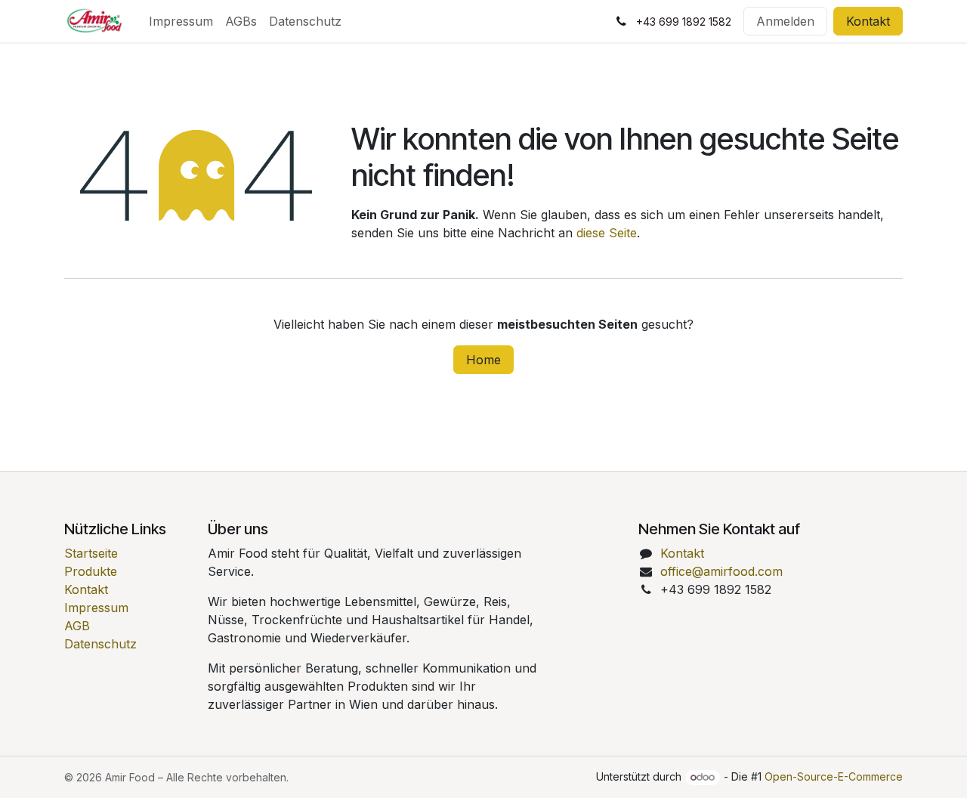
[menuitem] (181, 21)
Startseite (91, 553)
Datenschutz (100, 643)
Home (483, 359)
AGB (77, 625)
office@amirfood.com (721, 571)
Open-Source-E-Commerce (834, 776)
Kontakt (868, 21)
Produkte (90, 571)
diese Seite (606, 232)
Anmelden (785, 21)
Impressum (96, 607)
